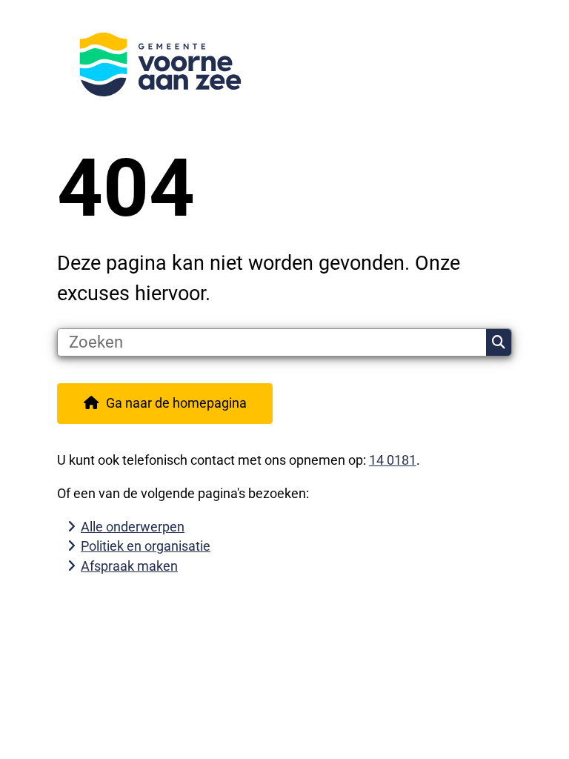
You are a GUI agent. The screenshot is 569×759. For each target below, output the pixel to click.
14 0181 (392, 460)
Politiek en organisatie (145, 546)
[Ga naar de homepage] (284, 64)
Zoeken (498, 342)
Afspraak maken (129, 566)
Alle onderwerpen (132, 526)
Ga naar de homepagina (176, 403)
